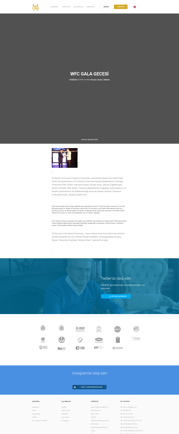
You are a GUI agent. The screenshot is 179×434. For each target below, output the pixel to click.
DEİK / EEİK (95, 414)
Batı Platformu (96, 410)
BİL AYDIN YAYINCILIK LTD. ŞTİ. (131, 420)
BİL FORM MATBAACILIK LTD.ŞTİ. (132, 431)
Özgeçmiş (35, 407)
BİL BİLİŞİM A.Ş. (126, 410)
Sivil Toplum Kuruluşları (39, 420)
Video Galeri (36, 414)
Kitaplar (64, 407)
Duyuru (94, 79)
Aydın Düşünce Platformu (99, 407)
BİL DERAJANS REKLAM (129, 424)
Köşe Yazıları (66, 410)
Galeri (34, 410)
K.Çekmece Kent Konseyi (99, 427)
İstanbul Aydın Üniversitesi (100, 420)
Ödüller (34, 417)
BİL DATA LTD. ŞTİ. (127, 414)
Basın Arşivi (65, 417)
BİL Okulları (95, 424)
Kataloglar (65, 420)
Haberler (107, 79)
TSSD (93, 431)
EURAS (93, 417)
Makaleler (65, 414)
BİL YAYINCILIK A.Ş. (127, 417)
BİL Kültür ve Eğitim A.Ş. (129, 407)
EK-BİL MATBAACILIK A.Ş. (129, 427)
